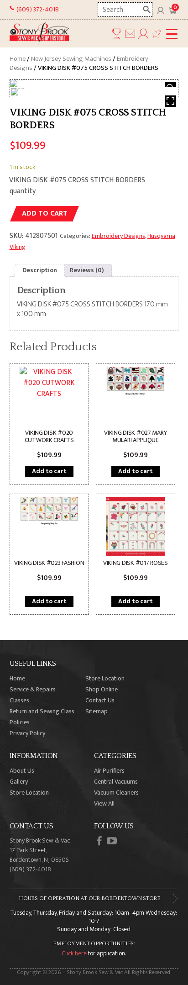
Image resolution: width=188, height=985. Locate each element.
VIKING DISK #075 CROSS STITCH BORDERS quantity (77, 185)
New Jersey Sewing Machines (71, 58)
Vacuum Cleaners (116, 792)
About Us (22, 770)
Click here (74, 953)
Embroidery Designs (118, 236)
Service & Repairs (33, 689)
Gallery (19, 781)
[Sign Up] (143, 33)
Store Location (105, 678)
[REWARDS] (116, 33)
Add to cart (45, 213)
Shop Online (101, 689)
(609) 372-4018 (37, 9)
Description (39, 270)
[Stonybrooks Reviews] (156, 33)
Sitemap (96, 711)
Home (18, 58)
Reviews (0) (87, 270)
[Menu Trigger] (171, 34)
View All (104, 803)
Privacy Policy (27, 733)
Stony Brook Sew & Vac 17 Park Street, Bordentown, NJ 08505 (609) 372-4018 (40, 854)
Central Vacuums (116, 781)
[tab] (40, 270)
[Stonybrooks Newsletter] (130, 33)
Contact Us (100, 700)
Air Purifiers (109, 770)
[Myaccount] (160, 9)
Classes (19, 700)
